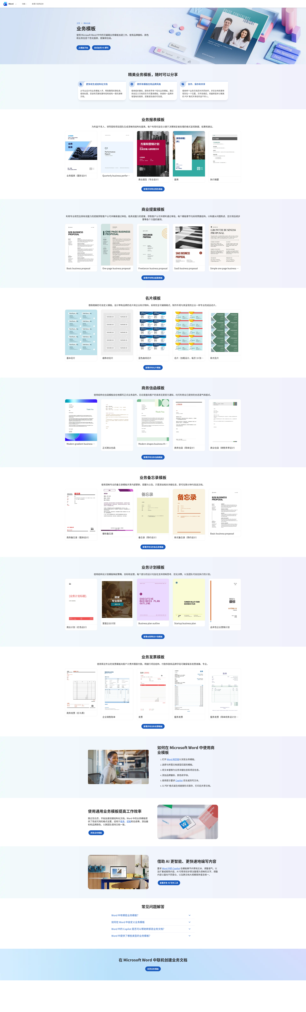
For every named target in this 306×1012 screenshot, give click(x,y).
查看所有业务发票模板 (153, 726)
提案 (129, 821)
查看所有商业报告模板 (153, 189)
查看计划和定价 (38, 4)
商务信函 (87, 23)
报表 (122, 821)
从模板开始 (83, 47)
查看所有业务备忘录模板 (153, 547)
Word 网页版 (173, 759)
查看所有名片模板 (153, 367)
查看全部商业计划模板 (153, 636)
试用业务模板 (153, 969)
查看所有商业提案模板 (153, 277)
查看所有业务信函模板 (153, 457)
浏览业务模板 (96, 832)
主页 (78, 23)
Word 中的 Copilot (171, 868)
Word (11, 4)
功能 (23, 4)
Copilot (179, 780)
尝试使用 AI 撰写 (101, 47)
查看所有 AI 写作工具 (169, 883)
